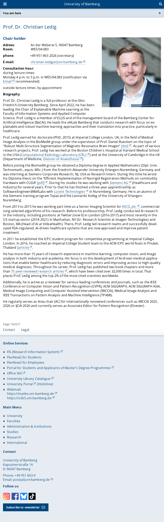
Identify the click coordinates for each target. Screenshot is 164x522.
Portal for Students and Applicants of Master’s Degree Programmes (59, 368)
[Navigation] (5, 4)
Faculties (13, 421)
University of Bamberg (82, 4)
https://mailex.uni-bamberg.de (30, 393)
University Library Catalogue (28, 378)
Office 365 (14, 373)
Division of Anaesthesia (61, 159)
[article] (23, 247)
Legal (25, 329)
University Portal (20, 384)
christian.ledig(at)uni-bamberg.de (56, 62)
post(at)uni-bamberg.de (31, 479)
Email (7, 81)
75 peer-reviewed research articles (37, 271)
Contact (9, 329)
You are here (12, 13)
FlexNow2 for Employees (25, 362)
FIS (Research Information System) (33, 352)
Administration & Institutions (29, 426)
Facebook (15, 496)
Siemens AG (119, 183)
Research (14, 437)
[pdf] (40, 183)
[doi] (124, 146)
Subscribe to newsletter (23, 507)
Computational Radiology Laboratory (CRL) (53, 155)
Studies (12, 432)
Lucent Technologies (69, 191)
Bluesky (23, 496)
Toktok (32, 496)
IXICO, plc (129, 206)
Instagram (6, 496)
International (17, 442)
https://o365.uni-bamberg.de (29, 398)
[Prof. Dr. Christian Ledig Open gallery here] (131, 72)
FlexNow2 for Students (24, 357)
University (14, 416)
